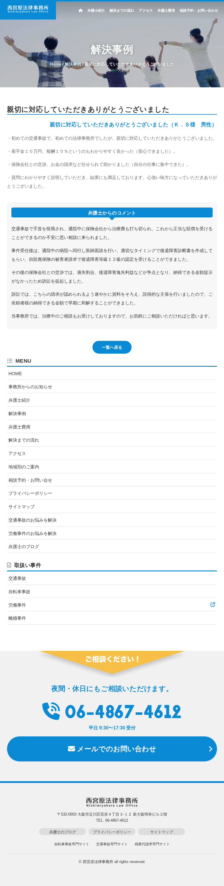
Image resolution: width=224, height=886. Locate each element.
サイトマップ (21, 506)
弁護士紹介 (96, 10)
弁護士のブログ (23, 546)
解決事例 (17, 413)
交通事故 (17, 578)
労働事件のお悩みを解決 (32, 533)
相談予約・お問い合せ (30, 480)
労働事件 (17, 605)
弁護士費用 (166, 10)
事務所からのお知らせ (30, 386)
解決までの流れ (122, 10)
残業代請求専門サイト (152, 844)
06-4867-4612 (123, 713)
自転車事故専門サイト (71, 844)
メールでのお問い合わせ (115, 749)
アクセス (146, 10)
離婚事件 (17, 618)
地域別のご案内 (23, 466)
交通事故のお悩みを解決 (32, 520)
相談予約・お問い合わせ (199, 10)
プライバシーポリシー (30, 493)
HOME (15, 373)
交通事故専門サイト (112, 844)
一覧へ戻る (112, 347)
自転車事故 (19, 591)
